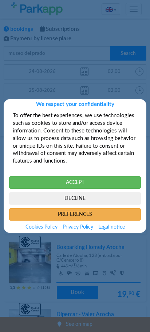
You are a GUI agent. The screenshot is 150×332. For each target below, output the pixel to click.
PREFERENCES (75, 214)
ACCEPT (75, 182)
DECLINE (75, 198)
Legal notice (111, 227)
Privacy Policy (78, 227)
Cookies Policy (41, 227)
